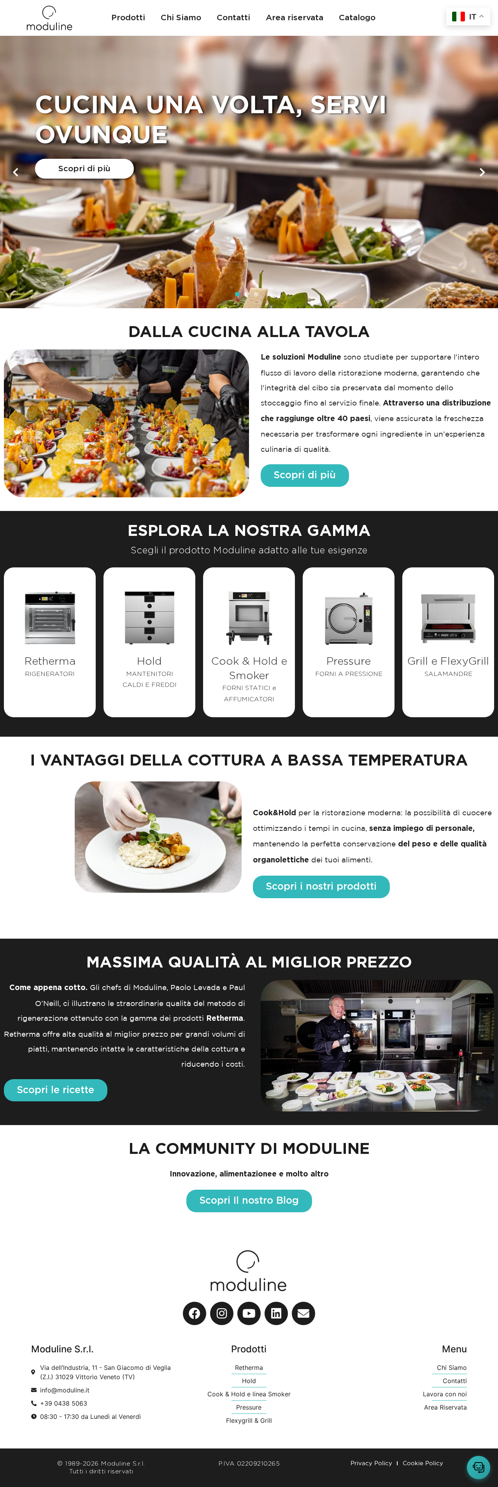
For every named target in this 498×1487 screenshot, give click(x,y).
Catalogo (357, 18)
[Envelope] (303, 1313)
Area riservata (294, 18)
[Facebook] (194, 1313)
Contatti (233, 18)
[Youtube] (249, 1313)
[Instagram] (221, 1313)
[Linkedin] (276, 1313)
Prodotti (128, 18)
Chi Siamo (181, 18)
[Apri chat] (478, 1467)
